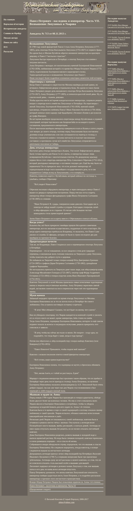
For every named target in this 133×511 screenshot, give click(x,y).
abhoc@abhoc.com (66, 502)
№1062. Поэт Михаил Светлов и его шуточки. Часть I (119, 32)
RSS (6, 47)
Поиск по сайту (11, 42)
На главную (9, 19)
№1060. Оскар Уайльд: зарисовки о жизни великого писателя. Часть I (118, 45)
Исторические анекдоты (15, 29)
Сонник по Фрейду (12, 33)
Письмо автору (11, 38)
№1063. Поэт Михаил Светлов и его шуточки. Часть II (119, 26)
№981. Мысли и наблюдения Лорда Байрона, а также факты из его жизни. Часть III (118, 92)
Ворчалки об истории (14, 24)
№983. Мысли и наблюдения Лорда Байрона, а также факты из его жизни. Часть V (118, 72)
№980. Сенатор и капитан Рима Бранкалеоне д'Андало (117, 101)
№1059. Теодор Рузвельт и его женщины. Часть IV (119, 52)
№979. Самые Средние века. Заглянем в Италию (118, 108)
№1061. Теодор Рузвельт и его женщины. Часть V (119, 38)
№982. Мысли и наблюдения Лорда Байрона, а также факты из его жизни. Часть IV (118, 82)
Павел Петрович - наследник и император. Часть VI (53, 486)
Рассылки (8, 51)
